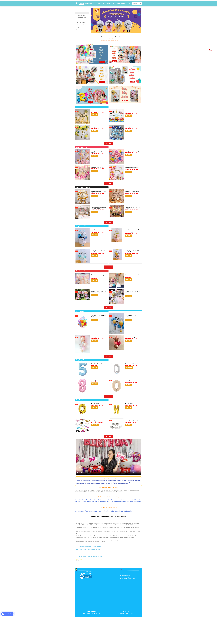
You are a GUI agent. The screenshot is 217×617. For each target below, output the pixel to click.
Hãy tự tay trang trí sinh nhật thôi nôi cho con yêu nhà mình (92, 520)
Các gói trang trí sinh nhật (108, 487)
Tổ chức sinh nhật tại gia (108, 507)
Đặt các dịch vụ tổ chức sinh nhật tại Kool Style (89, 552)
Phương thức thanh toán (125, 575)
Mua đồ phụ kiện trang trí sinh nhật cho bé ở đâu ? (90, 546)
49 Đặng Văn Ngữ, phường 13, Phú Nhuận (108, 40)
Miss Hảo (83, 571)
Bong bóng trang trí (89, 3)
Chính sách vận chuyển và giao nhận (127, 577)
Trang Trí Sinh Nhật (121, 3)
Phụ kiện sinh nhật (100, 3)
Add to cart (94, 114)
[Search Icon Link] (82, 29)
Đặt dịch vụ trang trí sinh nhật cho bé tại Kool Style (90, 556)
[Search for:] (137, 3)
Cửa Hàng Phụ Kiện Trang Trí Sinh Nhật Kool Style (108, 478)
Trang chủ (81, 3)
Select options (129, 367)
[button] (90, 20)
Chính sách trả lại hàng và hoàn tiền (127, 578)
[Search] (140, 3)
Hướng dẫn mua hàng (124, 574)
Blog (129, 3)
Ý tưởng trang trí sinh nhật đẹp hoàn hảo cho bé (89, 549)
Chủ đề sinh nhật (110, 3)
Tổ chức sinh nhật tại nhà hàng (108, 497)
